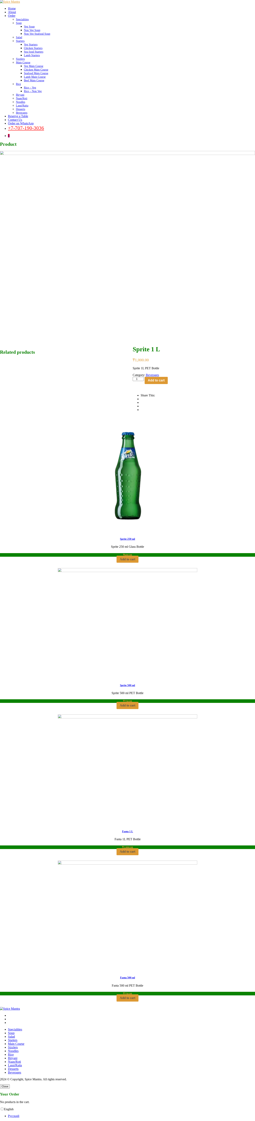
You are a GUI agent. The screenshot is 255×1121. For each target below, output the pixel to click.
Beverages (21, 112)
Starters (20, 40)
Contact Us (15, 119)
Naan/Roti (21, 98)
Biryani (20, 94)
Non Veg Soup (32, 30)
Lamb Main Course (35, 76)
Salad (19, 37)
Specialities (22, 19)
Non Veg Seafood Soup (37, 33)
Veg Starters (30, 44)
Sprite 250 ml (127, 538)
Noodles (20, 101)
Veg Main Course (33, 66)
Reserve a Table (18, 116)
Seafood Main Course (36, 73)
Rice (18, 84)
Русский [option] (13, 1116)
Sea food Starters (33, 51)
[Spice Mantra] (10, 1)
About (12, 12)
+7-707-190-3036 (26, 128)
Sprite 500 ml (127, 685)
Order (11, 15)
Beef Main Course (34, 80)
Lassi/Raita (22, 105)
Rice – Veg (30, 87)
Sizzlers (20, 58)
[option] (131, 1116)
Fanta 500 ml (127, 977)
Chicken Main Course (36, 69)
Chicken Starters (33, 48)
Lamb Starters (32, 55)
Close (5, 1086)
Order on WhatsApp (21, 123)
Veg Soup (29, 26)
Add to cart (156, 380)
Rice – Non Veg (33, 91)
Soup (19, 23)
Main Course (23, 62)
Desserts (20, 109)
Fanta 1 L (127, 831)
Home (12, 8)
